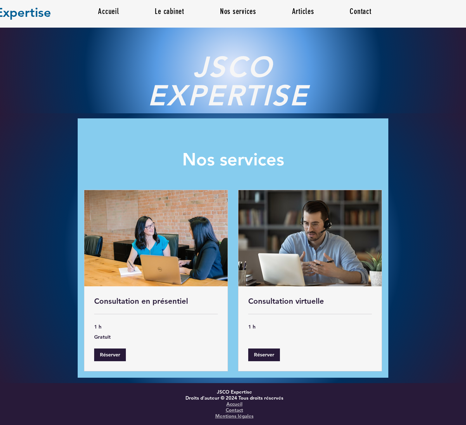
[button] (303, 11)
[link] (156, 301)
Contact (234, 410)
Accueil (234, 404)
